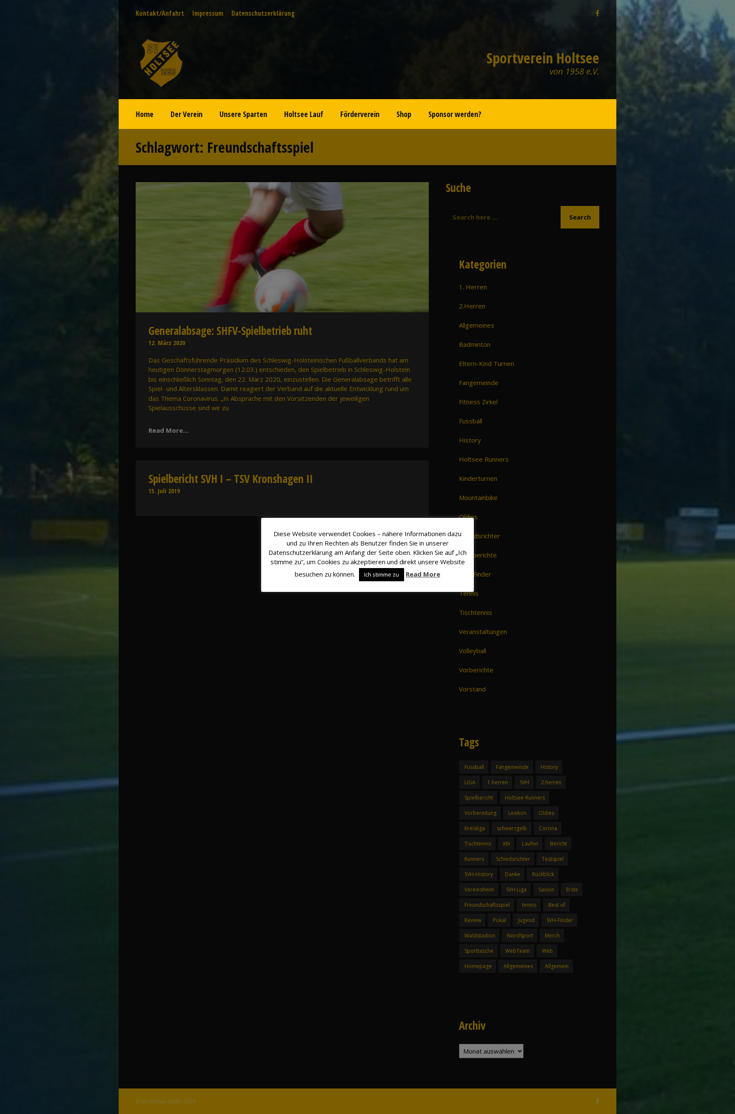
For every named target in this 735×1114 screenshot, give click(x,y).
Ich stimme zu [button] (381, 574)
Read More (423, 574)
